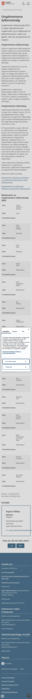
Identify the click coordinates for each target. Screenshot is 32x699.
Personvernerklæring (9, 351)
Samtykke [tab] (5, 331)
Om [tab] (23, 331)
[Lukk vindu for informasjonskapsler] (28, 329)
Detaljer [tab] (14, 331)
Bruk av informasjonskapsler (11, 352)
